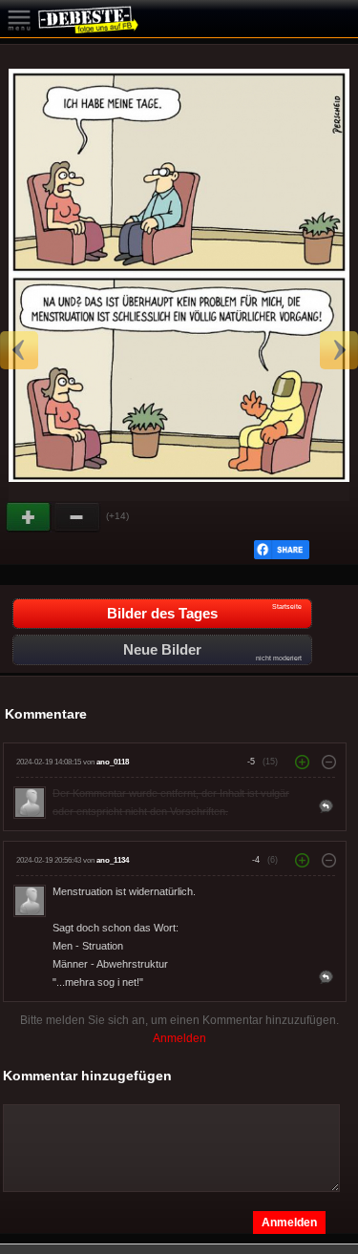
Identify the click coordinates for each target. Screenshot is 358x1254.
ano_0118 (112, 762)
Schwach (77, 517)
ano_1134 (112, 860)
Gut (29, 517)
